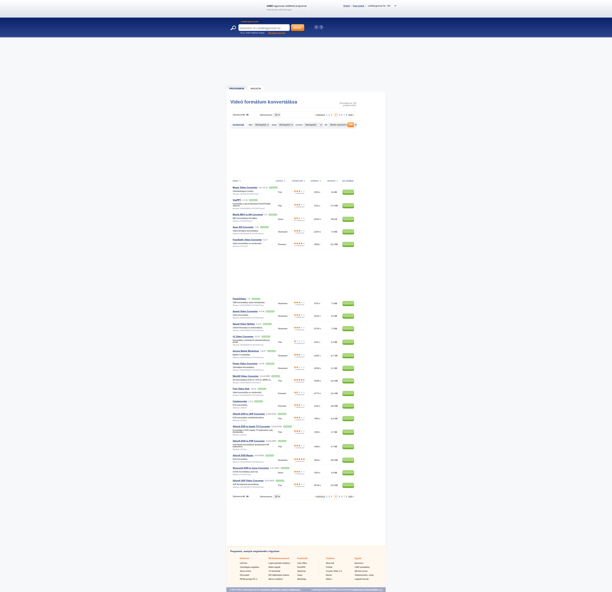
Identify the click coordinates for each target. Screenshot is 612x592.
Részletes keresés (276, 33)
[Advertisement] (306, 61)
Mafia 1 (329, 579)
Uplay (299, 575)
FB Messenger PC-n (248, 579)
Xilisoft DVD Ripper (243, 455)
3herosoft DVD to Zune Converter (251, 468)
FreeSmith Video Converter (247, 239)
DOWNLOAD (348, 192)
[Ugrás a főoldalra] (246, 12)
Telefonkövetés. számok (365, 575)
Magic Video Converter (245, 187)
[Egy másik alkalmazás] (321, 27)
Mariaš (329, 575)
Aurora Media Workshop (246, 351)
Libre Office (302, 563)
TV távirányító (274, 571)
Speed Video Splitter (244, 324)
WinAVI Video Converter (246, 376)
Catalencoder (240, 401)
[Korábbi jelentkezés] (316, 27)
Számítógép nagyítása (249, 567)
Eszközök (302, 558)
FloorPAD (301, 567)
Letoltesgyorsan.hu (249, 22)
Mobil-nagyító (274, 567)
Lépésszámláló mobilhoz (279, 563)
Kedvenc (244, 558)
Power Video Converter (245, 363)
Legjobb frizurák (362, 579)
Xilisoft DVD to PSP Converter (249, 441)
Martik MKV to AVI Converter (248, 214)
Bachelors (359, 563)
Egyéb (358, 558)
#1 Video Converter (243, 336)
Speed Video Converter (245, 311)
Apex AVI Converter (243, 227)
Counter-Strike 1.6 (334, 571)
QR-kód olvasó (361, 571)
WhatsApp (301, 579)
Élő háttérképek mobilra (279, 575)
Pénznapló (244, 575)
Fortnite (329, 567)
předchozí (320, 115)
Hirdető (346, 6)
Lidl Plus (243, 563)
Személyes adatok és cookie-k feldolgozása (281, 590)
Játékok (330, 558)
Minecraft (330, 563)
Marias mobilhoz (276, 579)
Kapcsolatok (358, 6)
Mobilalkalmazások (279, 558)
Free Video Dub (241, 388)
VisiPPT (237, 200)
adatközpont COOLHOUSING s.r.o (367, 590)
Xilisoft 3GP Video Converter (248, 480)
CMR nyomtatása (362, 567)
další (350, 115)
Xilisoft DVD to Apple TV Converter (251, 426)
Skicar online (245, 571)
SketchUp (301, 571)
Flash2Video (239, 298)
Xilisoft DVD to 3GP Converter (249, 414)
